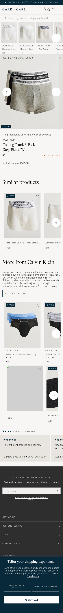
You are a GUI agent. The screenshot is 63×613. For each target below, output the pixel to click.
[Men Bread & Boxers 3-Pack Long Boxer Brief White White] (27, 32)
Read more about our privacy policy (31, 498)
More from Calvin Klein (28, 262)
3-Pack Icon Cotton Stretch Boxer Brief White (8, 49)
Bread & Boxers (27, 46)
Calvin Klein (7, 46)
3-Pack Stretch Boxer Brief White (44, 49)
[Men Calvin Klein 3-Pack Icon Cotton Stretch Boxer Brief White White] (9, 32)
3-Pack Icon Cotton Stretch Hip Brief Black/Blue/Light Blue (21, 354)
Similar (20, 182)
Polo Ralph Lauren (44, 46)
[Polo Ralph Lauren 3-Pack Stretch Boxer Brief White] (22, 240)
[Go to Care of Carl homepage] (14, 9)
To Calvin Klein (13, 294)
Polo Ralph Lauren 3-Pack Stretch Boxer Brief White (22, 242)
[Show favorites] (48, 9)
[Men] (25, 388)
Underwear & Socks (23, 58)
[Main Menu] (58, 9)
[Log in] (45, 9)
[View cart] (53, 9)
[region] (31, 448)
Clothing (6, 58)
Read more (33, 576)
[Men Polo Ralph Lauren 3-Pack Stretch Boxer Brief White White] (44, 32)
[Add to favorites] (37, 196)
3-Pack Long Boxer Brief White (26, 49)
